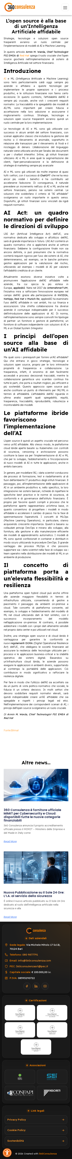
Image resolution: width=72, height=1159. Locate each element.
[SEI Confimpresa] (52, 1077)
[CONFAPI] (20, 1093)
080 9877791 (30, 954)
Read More (10, 841)
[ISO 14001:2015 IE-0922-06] (36, 1047)
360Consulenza (48, 1153)
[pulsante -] (65, 7)
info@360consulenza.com (34, 960)
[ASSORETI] (52, 1093)
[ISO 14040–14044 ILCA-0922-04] (52, 1012)
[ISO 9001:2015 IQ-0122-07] (20, 1012)
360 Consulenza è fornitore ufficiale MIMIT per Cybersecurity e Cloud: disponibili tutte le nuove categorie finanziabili (32, 815)
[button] (7, 1152)
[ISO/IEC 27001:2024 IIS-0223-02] (20, 1030)
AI (5, 78)
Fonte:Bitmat (11, 730)
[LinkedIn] (36, 986)
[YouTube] (45, 986)
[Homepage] (19, 7)
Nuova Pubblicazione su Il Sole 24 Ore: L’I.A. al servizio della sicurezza (34, 894)
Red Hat (24, 55)
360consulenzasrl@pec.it (32, 966)
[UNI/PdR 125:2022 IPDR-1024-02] (52, 1030)
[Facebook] (27, 986)
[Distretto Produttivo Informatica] (20, 1077)
